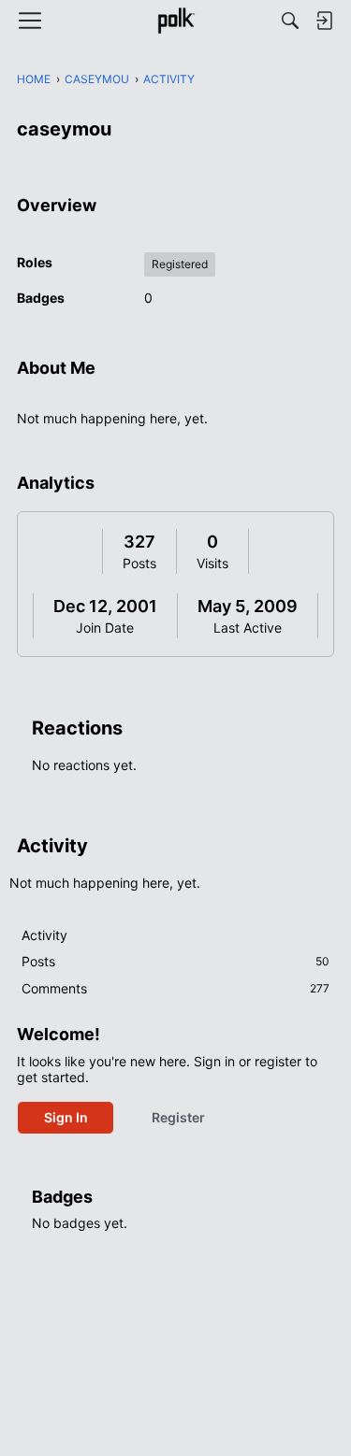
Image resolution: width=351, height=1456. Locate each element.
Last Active (247, 627)
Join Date (105, 627)
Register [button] (178, 1117)
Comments (175, 988)
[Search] (290, 20)
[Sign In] (324, 20)
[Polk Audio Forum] (175, 20)
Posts (139, 563)
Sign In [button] (66, 1117)
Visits (212, 563)
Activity (44, 935)
